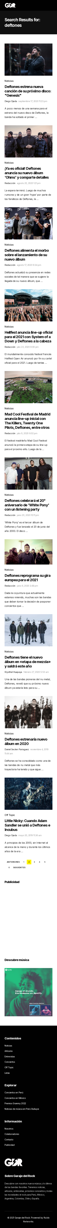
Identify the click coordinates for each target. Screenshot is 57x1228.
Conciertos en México (15, 1098)
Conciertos (10, 1062)
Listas (7, 1073)
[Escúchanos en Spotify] (28, 991)
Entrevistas (10, 1056)
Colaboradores (12, 1134)
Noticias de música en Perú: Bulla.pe (22, 1109)
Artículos (9, 1051)
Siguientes (19, 867)
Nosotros (9, 1128)
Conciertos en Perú (14, 1092)
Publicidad (10, 1145)
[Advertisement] (28, 919)
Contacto (9, 1139)
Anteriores (13, 862)
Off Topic (10, 815)
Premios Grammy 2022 (15, 1103)
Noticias (9, 80)
